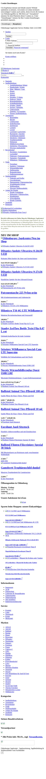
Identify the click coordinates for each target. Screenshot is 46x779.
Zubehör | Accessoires (18, 111)
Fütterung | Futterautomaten (19, 156)
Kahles (7, 659)
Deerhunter (9, 641)
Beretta (7, 633)
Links (7, 612)
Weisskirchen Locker (12, 690)
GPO (7, 651)
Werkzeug (13, 142)
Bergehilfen (14, 118)
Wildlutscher (9, 692)
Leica (7, 663)
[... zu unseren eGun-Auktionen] (23, 502)
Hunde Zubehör (16, 200)
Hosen (12, 91)
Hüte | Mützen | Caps (17, 89)
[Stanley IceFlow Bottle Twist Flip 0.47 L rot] (17, 324)
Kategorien (5, 77)
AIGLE (8, 627)
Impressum (9, 587)
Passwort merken (14, 45)
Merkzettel (9, 618)
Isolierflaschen (15, 124)
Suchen (8, 36)
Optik (7, 162)
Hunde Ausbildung (16, 192)
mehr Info (4, 461)
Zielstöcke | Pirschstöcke (19, 146)
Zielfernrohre (14, 170)
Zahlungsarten (10, 595)
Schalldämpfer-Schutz (17, 184)
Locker (12, 130)
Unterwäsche (15, 109)
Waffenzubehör (10, 176)
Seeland (8, 680)
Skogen (8, 682)
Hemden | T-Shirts (16, 97)
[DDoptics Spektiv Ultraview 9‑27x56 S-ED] (17, 267)
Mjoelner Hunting (11, 667)
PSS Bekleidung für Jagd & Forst (17, 674)
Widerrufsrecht (10, 597)
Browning (9, 637)
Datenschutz (9, 591)
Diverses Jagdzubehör (17, 148)
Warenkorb (9, 614)
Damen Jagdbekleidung (18, 113)
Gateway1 (9, 649)
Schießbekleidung (16, 103)
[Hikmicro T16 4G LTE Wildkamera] (14, 306)
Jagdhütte (8, 202)
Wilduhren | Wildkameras (19, 160)
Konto (7, 616)
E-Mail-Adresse (11, 41)
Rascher (8, 676)
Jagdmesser (14, 126)
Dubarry (8, 643)
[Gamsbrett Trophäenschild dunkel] (13, 463)
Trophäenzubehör (16, 140)
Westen (12, 95)
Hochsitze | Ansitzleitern (18, 152)
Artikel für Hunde (11, 190)
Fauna (7, 647)
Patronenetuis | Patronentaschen (21, 182)
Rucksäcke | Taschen (17, 134)
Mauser (8, 665)
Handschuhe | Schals (17, 87)
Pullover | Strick (15, 99)
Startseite (8, 81)
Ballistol (8, 631)
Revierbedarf (10, 150)
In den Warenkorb (7, 265)
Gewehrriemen (15, 180)
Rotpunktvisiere (15, 172)
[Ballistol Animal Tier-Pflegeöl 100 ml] (15, 386)
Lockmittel (13, 154)
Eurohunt (8, 645)
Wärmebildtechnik (16, 168)
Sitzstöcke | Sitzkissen (17, 138)
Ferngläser (13, 164)
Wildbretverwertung (17, 144)
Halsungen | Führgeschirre (19, 194)
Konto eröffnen (10, 57)
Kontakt (8, 610)
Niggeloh (8, 669)
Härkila (8, 653)
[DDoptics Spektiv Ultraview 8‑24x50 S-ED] (17, 246)
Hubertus (8, 657)
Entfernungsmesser (16, 174)
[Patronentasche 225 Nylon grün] (13, 288)
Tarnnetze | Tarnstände (18, 158)
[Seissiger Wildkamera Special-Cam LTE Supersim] (19, 344)
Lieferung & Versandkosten (15, 593)
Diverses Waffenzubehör (19, 188)
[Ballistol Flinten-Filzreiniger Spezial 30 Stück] (18, 440)
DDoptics (8, 639)
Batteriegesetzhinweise (13, 602)
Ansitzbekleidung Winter (18, 85)
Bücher (12, 120)
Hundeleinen (14, 196)
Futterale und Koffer (17, 178)
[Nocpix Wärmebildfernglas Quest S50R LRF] (18, 365)
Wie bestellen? (10, 600)
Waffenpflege (14, 186)
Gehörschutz (14, 122)
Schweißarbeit (15, 198)
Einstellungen (6, 24)
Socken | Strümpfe (16, 107)
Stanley (8, 684)
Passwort (8, 43)
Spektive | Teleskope (17, 166)
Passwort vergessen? (21, 48)
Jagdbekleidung (10, 83)
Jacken (12, 93)
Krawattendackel (11, 661)
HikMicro (8, 655)
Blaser (7, 635)
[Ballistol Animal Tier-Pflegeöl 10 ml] (15, 404)
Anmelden (9, 48)
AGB (7, 589)
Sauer (7, 678)
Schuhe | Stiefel (15, 105)
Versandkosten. (36, 737)
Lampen (13, 128)
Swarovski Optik (11, 686)
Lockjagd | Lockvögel (18, 132)
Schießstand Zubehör (17, 136)
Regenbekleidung (16, 101)
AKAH (8, 629)
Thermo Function (11, 688)
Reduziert (8, 204)
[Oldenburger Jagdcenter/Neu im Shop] (23, 241)
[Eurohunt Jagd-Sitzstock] (10, 422)
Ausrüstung (9, 115)
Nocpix (8, 672)
